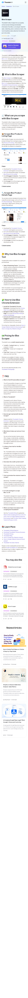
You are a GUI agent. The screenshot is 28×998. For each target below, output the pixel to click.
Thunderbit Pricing (8, 534)
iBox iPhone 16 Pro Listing (10, 174)
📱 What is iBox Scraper (13, 74)
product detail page (9, 315)
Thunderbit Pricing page (8, 369)
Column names (6, 186)
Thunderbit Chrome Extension (10, 85)
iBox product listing (18, 313)
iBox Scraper (7, 78)
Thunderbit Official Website (11, 530)
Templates (9, 6)
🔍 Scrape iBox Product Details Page (12, 194)
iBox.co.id (4, 59)
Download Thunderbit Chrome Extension (14, 532)
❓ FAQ (5, 376)
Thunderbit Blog (12, 513)
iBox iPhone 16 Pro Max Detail (11, 233)
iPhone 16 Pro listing (9, 142)
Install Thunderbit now (12, 547)
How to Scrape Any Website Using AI (11, 328)
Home (3, 6)
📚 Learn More (8, 526)
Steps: (4, 166)
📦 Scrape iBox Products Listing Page (12, 135)
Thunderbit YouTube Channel (11, 542)
